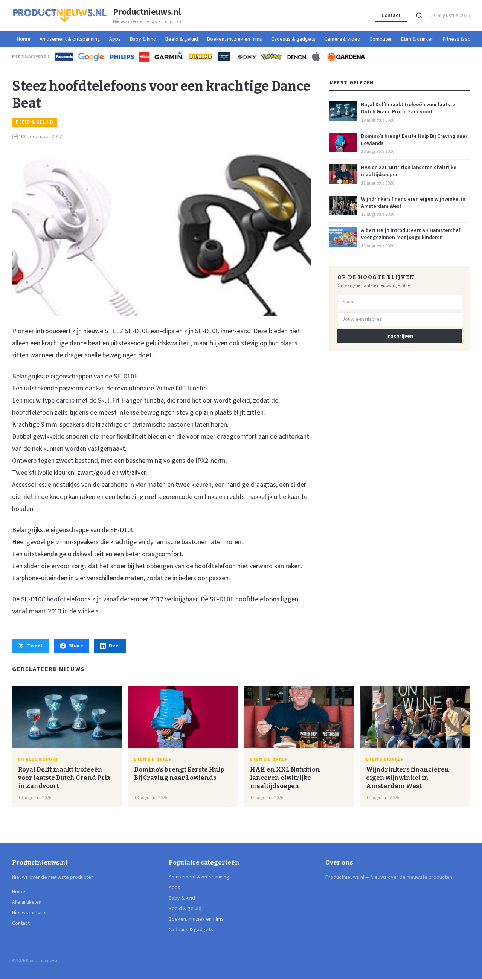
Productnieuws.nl (146, 12)
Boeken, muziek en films (234, 39)
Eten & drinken (417, 39)
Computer (380, 39)
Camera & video (342, 39)
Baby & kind (143, 39)
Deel (114, 646)
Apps (115, 39)
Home (24, 39)
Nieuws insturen (30, 912)
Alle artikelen (26, 902)
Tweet (35, 646)
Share (76, 646)
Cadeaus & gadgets (293, 39)
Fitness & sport (460, 39)
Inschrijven (399, 336)
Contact (391, 15)
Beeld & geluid (181, 39)
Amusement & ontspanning (70, 39)
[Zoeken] (419, 15)
